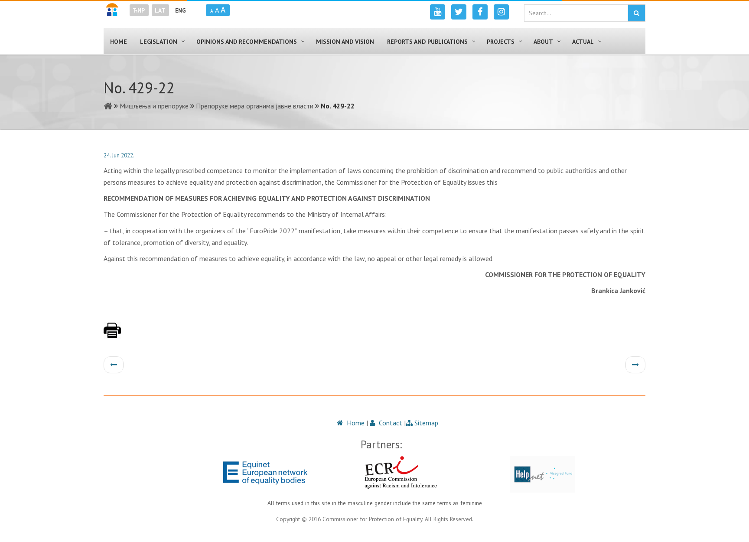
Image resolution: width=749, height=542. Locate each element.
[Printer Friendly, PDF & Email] (112, 334)
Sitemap (425, 422)
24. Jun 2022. (119, 155)
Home (355, 422)
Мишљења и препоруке (154, 105)
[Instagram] (501, 12)
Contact (389, 422)
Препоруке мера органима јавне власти (254, 105)
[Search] (636, 13)
